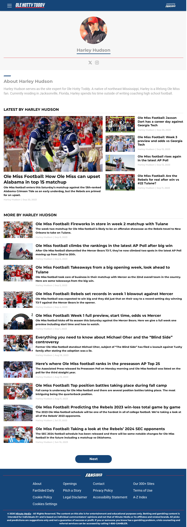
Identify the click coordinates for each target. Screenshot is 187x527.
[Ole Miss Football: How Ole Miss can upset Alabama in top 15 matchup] (53, 158)
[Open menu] (9, 5)
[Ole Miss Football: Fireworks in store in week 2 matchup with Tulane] (93, 230)
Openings (70, 484)
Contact (98, 484)
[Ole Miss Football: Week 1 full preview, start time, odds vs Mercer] (93, 321)
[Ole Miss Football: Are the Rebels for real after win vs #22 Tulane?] (144, 182)
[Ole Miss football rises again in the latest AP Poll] (144, 163)
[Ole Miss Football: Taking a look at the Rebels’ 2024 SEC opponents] (93, 435)
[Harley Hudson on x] (90, 63)
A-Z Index (140, 497)
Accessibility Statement (110, 497)
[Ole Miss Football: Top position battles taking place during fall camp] (93, 391)
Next (93, 459)
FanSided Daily (43, 490)
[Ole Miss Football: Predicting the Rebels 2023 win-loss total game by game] (93, 413)
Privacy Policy (103, 490)
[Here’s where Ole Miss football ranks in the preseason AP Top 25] (93, 370)
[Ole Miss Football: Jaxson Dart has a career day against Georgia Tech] (144, 124)
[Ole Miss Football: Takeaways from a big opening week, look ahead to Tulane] (93, 276)
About (37, 484)
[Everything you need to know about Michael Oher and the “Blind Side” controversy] (93, 346)
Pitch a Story (72, 490)
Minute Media (23, 513)
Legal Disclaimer (75, 497)
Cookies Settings (45, 504)
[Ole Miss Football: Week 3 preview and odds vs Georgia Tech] (144, 143)
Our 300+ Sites (143, 484)
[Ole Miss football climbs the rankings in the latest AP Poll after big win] (93, 252)
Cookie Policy (42, 497)
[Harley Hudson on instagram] (97, 63)
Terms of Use (142, 490)
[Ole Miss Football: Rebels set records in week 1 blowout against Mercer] (93, 300)
